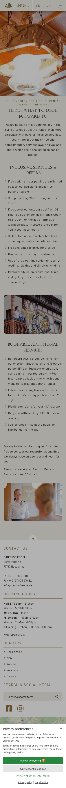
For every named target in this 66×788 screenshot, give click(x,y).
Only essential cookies (33, 768)
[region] (33, 743)
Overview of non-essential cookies (33, 775)
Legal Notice (41, 782)
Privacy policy (25, 782)
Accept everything (30, 760)
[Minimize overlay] (61, 729)
